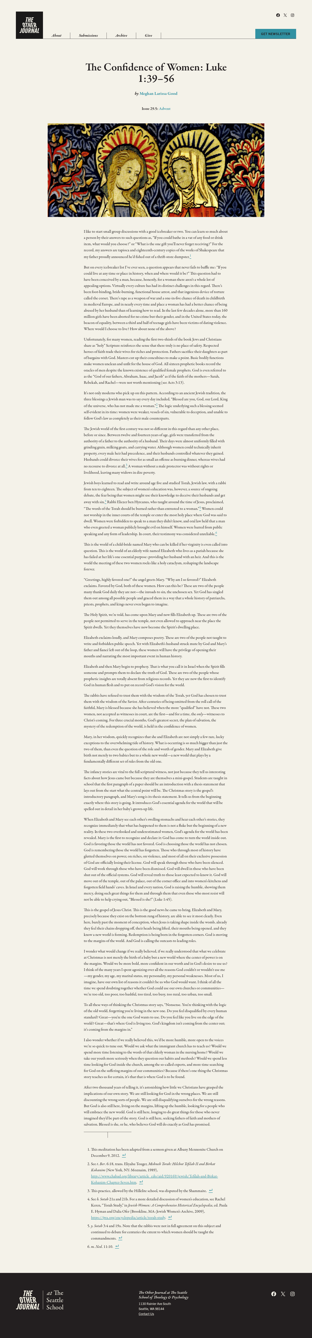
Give (148, 35)
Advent (164, 108)
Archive (121, 35)
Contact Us (146, 1314)
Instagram (292, 15)
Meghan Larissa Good (158, 94)
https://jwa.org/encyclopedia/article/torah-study (128, 1217)
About (56, 35)
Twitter (285, 15)
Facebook (278, 15)
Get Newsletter (275, 34)
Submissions (88, 35)
